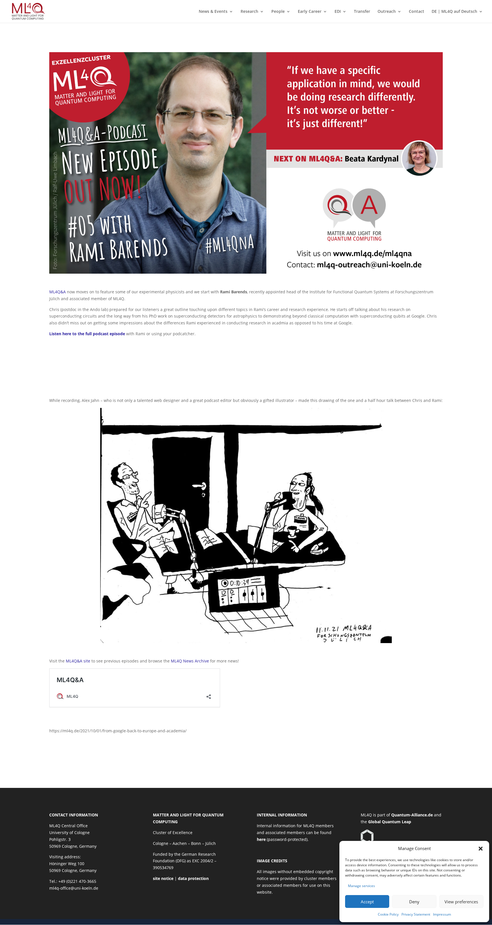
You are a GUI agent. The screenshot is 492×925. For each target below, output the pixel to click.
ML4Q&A (57, 291)
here (261, 839)
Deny (414, 901)
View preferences (461, 901)
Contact (416, 11)
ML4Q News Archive (190, 661)
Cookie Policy (388, 914)
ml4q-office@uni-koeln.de (73, 888)
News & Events (213, 11)
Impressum (442, 914)
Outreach (387, 11)
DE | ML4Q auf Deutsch (454, 11)
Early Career (309, 11)
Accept (367, 901)
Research (249, 11)
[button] (480, 848)
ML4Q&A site (78, 661)
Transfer (362, 11)
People (278, 11)
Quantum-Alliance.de (412, 815)
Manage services (361, 885)
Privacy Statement (415, 914)
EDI (338, 11)
